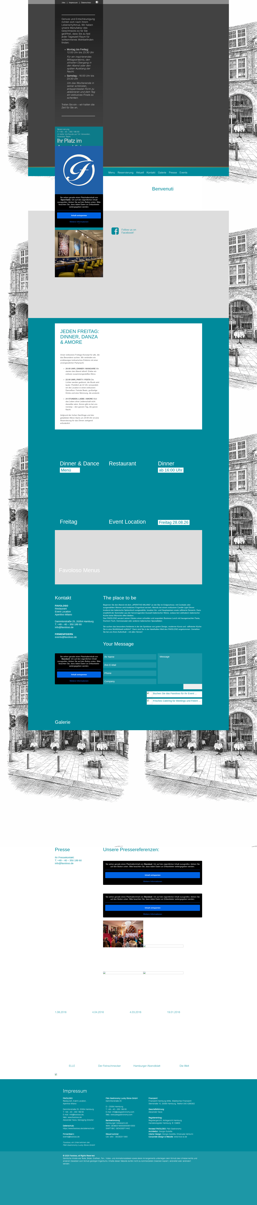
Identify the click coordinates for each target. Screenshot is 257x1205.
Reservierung (125, 172)
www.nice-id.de (180, 1137)
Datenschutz (86, 3)
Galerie (162, 172)
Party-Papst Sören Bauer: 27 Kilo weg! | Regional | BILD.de (129, 1003)
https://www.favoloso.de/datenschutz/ (78, 1128)
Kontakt (151, 172)
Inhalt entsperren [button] (79, 215)
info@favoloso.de (64, 627)
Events (183, 172)
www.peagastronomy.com (121, 1115)
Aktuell (140, 172)
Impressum (73, 3)
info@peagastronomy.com (123, 1112)
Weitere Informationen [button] (79, 222)
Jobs (63, 3)
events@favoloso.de (66, 637)
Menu (111, 172)
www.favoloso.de (75, 1117)
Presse (173, 172)
